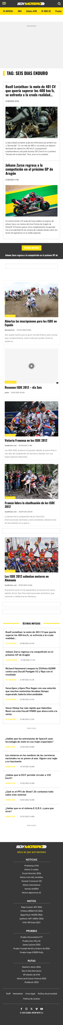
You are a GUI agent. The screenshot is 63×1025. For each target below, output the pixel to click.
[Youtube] (41, 1009)
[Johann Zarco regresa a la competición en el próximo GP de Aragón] (31, 201)
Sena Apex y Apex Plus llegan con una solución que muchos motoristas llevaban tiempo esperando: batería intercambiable (31, 691)
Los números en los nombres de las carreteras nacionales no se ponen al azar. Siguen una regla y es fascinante (31, 758)
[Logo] (31, 3)
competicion (10, 316)
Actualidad (11, 643)
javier (7, 392)
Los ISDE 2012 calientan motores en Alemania (27, 578)
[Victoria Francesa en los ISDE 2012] (31, 418)
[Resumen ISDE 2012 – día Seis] (31, 366)
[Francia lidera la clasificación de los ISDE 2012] (31, 481)
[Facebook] (21, 1009)
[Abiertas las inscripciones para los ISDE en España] (31, 299)
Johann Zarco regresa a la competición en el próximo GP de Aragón (29, 169)
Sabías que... (11, 747)
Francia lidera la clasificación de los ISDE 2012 (30, 504)
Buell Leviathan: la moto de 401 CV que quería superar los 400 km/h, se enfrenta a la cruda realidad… (31, 90)
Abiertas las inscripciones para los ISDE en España (31, 323)
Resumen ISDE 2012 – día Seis (23, 387)
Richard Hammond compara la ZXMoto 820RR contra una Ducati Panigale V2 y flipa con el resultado (31, 671)
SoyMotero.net (11, 445)
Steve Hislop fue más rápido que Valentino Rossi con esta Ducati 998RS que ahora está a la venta (31, 711)
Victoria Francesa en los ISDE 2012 (26, 440)
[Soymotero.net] (31, 846)
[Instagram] (26, 1009)
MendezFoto (10, 330)
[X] (31, 1009)
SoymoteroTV (10, 382)
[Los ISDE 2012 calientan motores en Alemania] (31, 554)
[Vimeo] (36, 1009)
